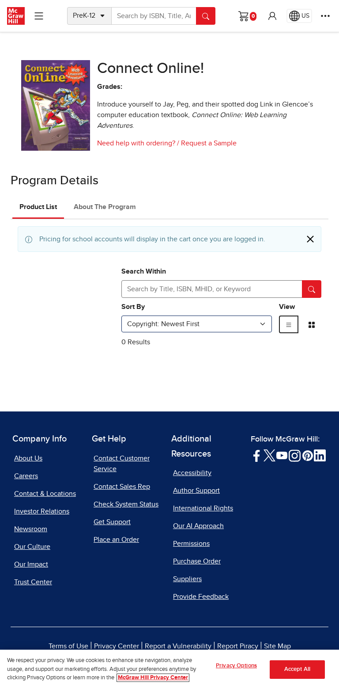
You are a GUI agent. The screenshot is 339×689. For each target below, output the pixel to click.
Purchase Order (197, 561)
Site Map (277, 646)
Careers (26, 476)
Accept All (297, 669)
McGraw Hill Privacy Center (153, 678)
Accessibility (192, 472)
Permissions (191, 543)
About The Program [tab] (105, 206)
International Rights (203, 508)
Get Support (112, 521)
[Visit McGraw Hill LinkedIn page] (320, 455)
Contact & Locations (45, 493)
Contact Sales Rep (122, 486)
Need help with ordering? (136, 143)
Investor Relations (41, 511)
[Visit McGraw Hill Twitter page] (269, 455)
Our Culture (32, 546)
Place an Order (116, 539)
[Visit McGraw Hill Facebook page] (257, 455)
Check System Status (126, 504)
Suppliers (187, 578)
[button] (272, 16)
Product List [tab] (38, 206)
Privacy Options (236, 666)
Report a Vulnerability (178, 646)
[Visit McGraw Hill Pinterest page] (307, 455)
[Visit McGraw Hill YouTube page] (282, 455)
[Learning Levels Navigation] (39, 16)
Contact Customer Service (122, 463)
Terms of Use (68, 646)
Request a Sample (209, 143)
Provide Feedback (201, 596)
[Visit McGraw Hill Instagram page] (295, 455)
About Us (28, 458)
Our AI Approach (198, 525)
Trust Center (33, 582)
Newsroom (30, 529)
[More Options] (325, 16)
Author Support (196, 490)
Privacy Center (116, 646)
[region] (169, 669)
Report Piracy (237, 646)
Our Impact (31, 564)
